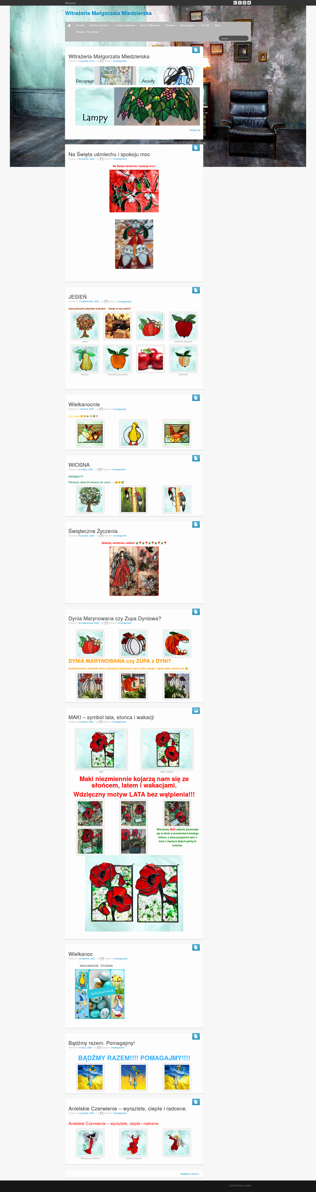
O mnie (80, 25)
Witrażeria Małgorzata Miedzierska (108, 13)
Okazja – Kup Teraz (87, 31)
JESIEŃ (77, 296)
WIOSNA (79, 464)
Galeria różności (99, 25)
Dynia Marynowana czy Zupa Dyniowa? (114, 618)
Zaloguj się (194, 129)
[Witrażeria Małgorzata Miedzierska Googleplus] (235, 3)
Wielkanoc (80, 953)
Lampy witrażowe (125, 25)
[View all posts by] (101, 60)
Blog (217, 25)
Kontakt (205, 25)
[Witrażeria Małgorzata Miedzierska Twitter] (249, 3)
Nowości (170, 25)
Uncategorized (120, 60)
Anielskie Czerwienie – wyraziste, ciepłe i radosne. (127, 1108)
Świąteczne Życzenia (93, 530)
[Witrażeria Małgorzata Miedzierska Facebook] (240, 3)
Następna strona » (190, 1173)
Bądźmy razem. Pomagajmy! (101, 1042)
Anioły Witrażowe (150, 25)
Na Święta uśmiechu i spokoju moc (109, 154)
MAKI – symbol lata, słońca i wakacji (111, 717)
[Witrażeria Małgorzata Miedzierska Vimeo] (244, 3)
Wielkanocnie (84, 404)
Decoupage (187, 25)
